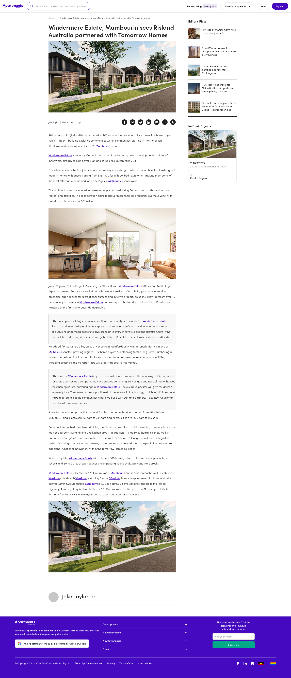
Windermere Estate (60, 155)
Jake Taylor (76, 596)
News (51, 18)
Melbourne (115, 181)
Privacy (111, 663)
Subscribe (233, 644)
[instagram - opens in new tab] (253, 664)
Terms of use (126, 663)
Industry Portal (145, 663)
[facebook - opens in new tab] (238, 664)
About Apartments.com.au (89, 663)
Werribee (54, 478)
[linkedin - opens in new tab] (245, 664)
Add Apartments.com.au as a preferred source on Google (55, 643)
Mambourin (103, 146)
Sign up (280, 6)
